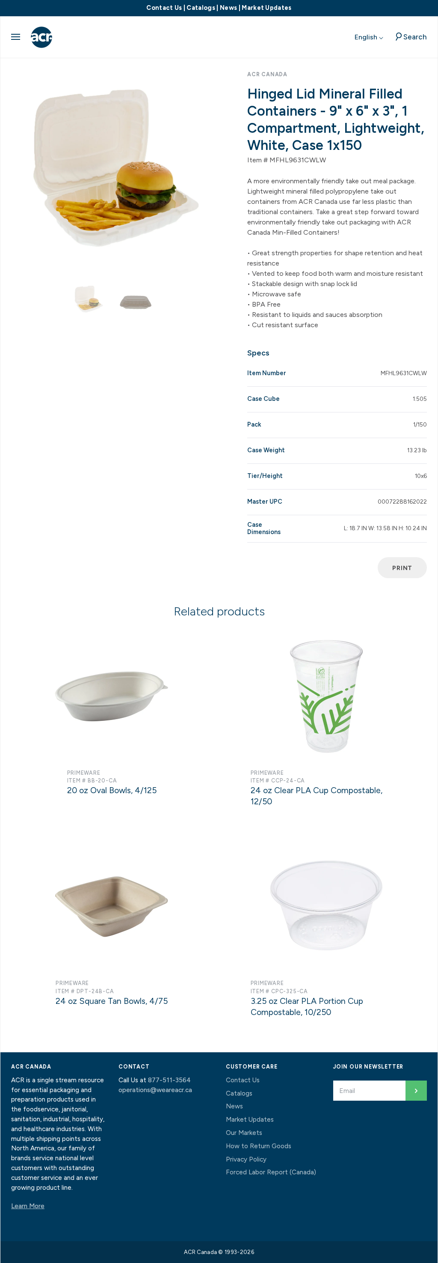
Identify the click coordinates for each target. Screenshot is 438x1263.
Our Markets (244, 1133)
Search (415, 37)
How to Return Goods (258, 1146)
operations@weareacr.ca (155, 1090)
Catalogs (200, 8)
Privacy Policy (246, 1159)
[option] (111, 169)
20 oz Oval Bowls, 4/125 (112, 790)
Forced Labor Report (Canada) (271, 1172)
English (367, 37)
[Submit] (416, 1091)
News (228, 8)
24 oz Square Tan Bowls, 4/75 (112, 1001)
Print (402, 568)
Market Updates (266, 8)
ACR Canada (267, 74)
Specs (258, 353)
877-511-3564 (169, 1080)
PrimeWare (84, 773)
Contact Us (164, 8)
